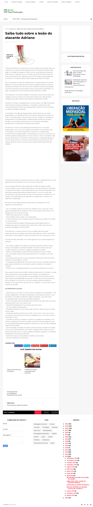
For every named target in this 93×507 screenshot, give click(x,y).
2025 (67, 426)
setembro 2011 (72, 465)
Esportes (54, 427)
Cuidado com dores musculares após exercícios (31, 371)
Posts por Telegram (31, 2)
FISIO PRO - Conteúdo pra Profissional (25, 19)
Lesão (43, 436)
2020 (67, 437)
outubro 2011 (71, 462)
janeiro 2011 (71, 495)
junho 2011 (70, 471)
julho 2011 (70, 469)
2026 (67, 424)
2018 (66, 441)
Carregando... (67, 60)
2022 (67, 432)
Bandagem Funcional (40, 424)
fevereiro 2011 (72, 493)
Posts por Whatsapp (16, 2)
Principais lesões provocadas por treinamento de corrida (14, 393)
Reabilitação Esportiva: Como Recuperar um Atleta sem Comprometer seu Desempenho (76, 83)
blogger (38, 412)
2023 (67, 430)
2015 (66, 448)
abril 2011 (70, 475)
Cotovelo (37, 427)
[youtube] (87, 504)
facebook (55, 412)
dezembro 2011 (72, 458)
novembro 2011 (72, 460)
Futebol (54, 433)
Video (52, 443)
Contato (41, 2)
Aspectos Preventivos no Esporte (14, 370)
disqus (46, 412)
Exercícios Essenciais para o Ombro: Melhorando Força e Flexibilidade (79, 73)
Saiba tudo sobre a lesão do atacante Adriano (76, 482)
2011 (66, 456)
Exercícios (13, 29)
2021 (66, 435)
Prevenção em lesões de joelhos (78, 485)
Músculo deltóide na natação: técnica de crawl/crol (77, 487)
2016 (66, 445)
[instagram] (90, 504)
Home (6, 2)
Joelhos (36, 436)
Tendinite (36, 440)
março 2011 (71, 491)
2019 (66, 439)
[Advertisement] (57, 9)
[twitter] (84, 504)
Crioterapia (46, 427)
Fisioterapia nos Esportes (41, 433)
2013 (66, 452)
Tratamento (45, 440)
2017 (66, 443)
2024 (67, 428)
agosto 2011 (71, 467)
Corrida (52, 424)
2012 (66, 454)
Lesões (50, 436)
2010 (66, 498)
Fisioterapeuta (47, 430)
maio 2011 (70, 473)
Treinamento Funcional (41, 443)
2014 (67, 450)
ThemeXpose (12, 504)
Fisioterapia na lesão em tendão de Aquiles (78, 478)
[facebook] (81, 504)
